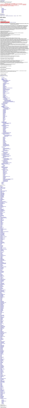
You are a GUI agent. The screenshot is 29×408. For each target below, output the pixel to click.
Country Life (1, 224)
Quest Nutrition (2, 342)
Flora (0, 244)
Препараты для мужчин (4, 103)
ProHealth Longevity (2, 336)
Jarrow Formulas (2, 271)
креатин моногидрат (5, 161)
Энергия (3, 164)
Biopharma (1, 205)
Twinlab (1, 380)
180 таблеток (2, 20)
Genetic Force (1, 252)
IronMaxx (1, 270)
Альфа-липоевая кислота (6, 83)
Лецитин (4, 90)
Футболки (4, 177)
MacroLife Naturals (2, 284)
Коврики (4, 178)
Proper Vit (1, 337)
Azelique (1, 198)
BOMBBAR (1, 213)
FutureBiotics (1, 249)
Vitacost (1, 385)
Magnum (1, 285)
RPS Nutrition (1, 351)
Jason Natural (1, 272)
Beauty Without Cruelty (3, 201)
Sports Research (2, 367)
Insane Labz (1, 268)
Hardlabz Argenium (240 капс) (3, 75)
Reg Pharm (1, 348)
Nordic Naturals (2, 312)
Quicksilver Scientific (2, 343)
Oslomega (1, 329)
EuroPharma (1, 241)
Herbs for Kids (2, 262)
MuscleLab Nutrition (2, 294)
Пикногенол (4, 131)
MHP (1, 289)
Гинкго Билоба (5, 86)
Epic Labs (1, 240)
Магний (4, 117)
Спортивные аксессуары (5, 169)
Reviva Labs (1, 350)
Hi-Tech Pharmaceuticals (3, 263)
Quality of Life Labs (2, 341)
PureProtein (1, 339)
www (2, 183)
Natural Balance (2, 301)
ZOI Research (1, 397)
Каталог (3, 12)
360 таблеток (2, 21)
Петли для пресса (5, 173)
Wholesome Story (2, 389)
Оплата (2, 10)
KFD (0, 273)
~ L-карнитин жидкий (5, 158)
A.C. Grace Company (2, 188)
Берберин (4, 84)
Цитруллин (4, 146)
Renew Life (1, 349)
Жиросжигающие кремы (6, 156)
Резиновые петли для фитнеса (6, 179)
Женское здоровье (5, 99)
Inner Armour (1, 267)
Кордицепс (4, 88)
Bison (1, 208)
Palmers (1, 330)
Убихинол (6, 82)
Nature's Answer (2, 305)
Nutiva (1, 316)
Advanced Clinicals (2, 191)
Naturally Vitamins (2, 303)
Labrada (1, 278)
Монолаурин (4, 130)
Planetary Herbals (2, 333)
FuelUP (1, 248)
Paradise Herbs (2, 331)
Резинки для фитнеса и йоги (6, 176)
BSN (17, 15)
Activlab (1, 189)
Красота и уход (3, 104)
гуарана (4, 165)
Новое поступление (4, 78)
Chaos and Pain (2, 220)
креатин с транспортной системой (7, 162)
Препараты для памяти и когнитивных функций (9, 101)
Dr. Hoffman (1, 229)
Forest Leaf (1, 246)
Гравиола (4, 87)
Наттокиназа (4, 91)
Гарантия (3, 403)
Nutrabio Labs (2, 317)
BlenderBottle (1, 209)
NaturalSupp (1, 304)
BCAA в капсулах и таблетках (8, 135)
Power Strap (1, 334)
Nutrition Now (2, 323)
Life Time (1, 281)
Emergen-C (1, 238)
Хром (3, 120)
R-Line (1, 344)
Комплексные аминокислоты (6, 133)
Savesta (1, 354)
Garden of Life (2, 250)
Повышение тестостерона (5, 163)
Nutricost (1, 322)
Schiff (1, 356)
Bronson (1, 214)
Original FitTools (2, 328)
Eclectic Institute (2, 234)
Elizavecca (1, 237)
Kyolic (1, 276)
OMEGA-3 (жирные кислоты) (6, 80)
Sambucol (1, 353)
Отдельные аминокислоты (6, 145)
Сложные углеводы (5, 152)
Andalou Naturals (2, 194)
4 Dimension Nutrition (2, 187)
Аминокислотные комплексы (9, 15)
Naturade (1, 300)
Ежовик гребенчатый (5, 127)
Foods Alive (1, 245)
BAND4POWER (2, 199)
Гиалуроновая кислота (6, 123)
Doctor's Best (1, 228)
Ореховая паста (5, 168)
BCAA (4, 134)
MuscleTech (1, 296)
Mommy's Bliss (2, 291)
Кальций (4, 115)
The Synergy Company (3, 375)
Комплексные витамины (6, 107)
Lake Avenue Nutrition (2, 279)
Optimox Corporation (2, 326)
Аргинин (15, 15)
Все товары (3, 77)
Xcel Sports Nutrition (2, 392)
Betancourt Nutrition (2, 203)
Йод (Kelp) (4, 114)
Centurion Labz (2, 219)
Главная (3, 8)
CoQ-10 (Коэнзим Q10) (6, 81)
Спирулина (4, 95)
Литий (4, 116)
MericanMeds (1, 288)
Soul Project (1, 365)
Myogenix (1, 297)
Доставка (3, 401)
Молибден (4, 119)
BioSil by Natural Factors (3, 206)
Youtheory (1, 394)
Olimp (1, 324)
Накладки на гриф (5, 181)
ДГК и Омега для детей (7, 108)
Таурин (4, 138)
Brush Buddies (2, 215)
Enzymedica (1, 239)
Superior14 (1, 371)
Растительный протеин (6, 150)
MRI (0, 292)
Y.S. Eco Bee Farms (2, 393)
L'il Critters (1, 277)
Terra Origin (1, 374)
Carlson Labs (1, 218)
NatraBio (1, 299)
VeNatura (1, 384)
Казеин (4, 149)
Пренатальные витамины (8, 100)
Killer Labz (1, 274)
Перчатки (4, 172)
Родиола (4, 93)
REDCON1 (1, 347)
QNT (0, 340)
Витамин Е (4, 112)
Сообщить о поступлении (13, 22)
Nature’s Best (1, 310)
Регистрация (1, 14)
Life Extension (2, 280)
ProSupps (1, 338)
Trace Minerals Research (3, 378)
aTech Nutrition (2, 196)
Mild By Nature (2, 290)
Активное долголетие (4, 79)
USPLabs (1, 383)
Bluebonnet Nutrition (2, 210)
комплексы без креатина (6, 154)
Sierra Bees (1, 360)
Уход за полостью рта (5, 102)
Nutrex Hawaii (2, 320)
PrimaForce (1, 335)
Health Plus (1, 258)
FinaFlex (1, 243)
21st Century (1, 186)
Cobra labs (1, 223)
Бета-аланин (4, 143)
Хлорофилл (4, 97)
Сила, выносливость (4, 160)
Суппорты (4, 174)
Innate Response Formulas (3, 266)
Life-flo (1, 282)
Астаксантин (4, 126)
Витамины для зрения (5, 109)
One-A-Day (1, 325)
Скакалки (4, 175)
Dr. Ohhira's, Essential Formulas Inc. (4, 231)
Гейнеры (3, 151)
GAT (0, 251)
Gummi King (1, 256)
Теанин (4, 139)
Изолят (4, 147)
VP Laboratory (2, 387)
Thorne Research (2, 376)
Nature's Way (1, 308)
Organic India (1, 327)
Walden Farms (2, 388)
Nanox (1, 298)
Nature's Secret (2, 307)
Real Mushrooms (2, 346)
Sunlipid (1, 369)
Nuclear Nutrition (2, 315)
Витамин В (4, 110)
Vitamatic (1, 386)
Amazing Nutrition (2, 193)
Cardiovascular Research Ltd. (3, 217)
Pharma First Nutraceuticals (3, 332)
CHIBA (1, 221)
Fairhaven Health (2, 242)
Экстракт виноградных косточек (7, 132)
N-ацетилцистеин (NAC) (6, 144)
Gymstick (1, 257)
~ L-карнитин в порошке (6, 159)
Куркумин (4, 129)
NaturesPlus (1, 309)
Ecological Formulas (2, 235)
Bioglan (1, 204)
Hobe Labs (3, 182)
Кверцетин (4, 128)
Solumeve (1, 364)
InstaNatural (1, 269)
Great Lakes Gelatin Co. (3, 255)
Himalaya (1, 264)
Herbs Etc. (1, 261)
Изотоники (3, 166)
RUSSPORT (1, 352)
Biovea (1, 207)
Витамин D (4, 111)
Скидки (3, 11)
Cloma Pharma (2, 222)
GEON (1, 253)
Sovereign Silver (2, 366)
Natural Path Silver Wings (3, 302)
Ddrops (1, 226)
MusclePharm (1, 295)
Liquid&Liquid (2, 283)
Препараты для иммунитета (5, 125)
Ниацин (4, 92)
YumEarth (1, 395)
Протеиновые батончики (5, 167)
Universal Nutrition (2, 382)
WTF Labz (1, 391)
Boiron (1, 212)
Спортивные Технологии (3, 398)
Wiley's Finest (1, 390)
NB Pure (1, 311)
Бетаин (4, 85)
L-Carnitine (3, 157)
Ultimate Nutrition (2, 381)
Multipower (1, 293)
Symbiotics (1, 373)
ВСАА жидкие (6, 136)
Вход (4, 14)
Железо (4, 113)
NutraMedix (1, 319)
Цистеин (4, 140)
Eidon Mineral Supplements (3, 236)
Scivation (1, 357)
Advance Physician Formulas (3, 190)
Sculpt (1, 358)
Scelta (1, 355)
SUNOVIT (1, 370)
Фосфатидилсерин (5, 96)
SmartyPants (1, 362)
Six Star (1, 361)
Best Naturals (1, 202)
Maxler (1, 287)
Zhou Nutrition (2, 396)
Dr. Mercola (1, 230)
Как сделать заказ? (4, 9)
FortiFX (1, 247)
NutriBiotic (1, 321)
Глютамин (4, 142)
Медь (3, 118)
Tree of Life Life (2, 379)
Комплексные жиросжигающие (7, 155)
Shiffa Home (1, 359)
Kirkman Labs (2, 275)
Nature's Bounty (2, 306)
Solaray (1, 363)
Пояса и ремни (5, 171)
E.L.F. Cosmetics (2, 233)
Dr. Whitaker (1, 232)
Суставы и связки (4, 122)
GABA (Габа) (4, 141)
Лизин (4, 137)
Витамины (3, 106)
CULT (1, 225)
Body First (1, 211)
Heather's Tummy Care (2, 260)
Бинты (4, 170)
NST (0, 314)
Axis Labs (1, 197)
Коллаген (4, 105)
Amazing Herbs (2, 192)
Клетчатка (6, 98)
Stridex (1, 368)
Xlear (1, 185)
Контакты (3, 400)
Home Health (1, 265)
